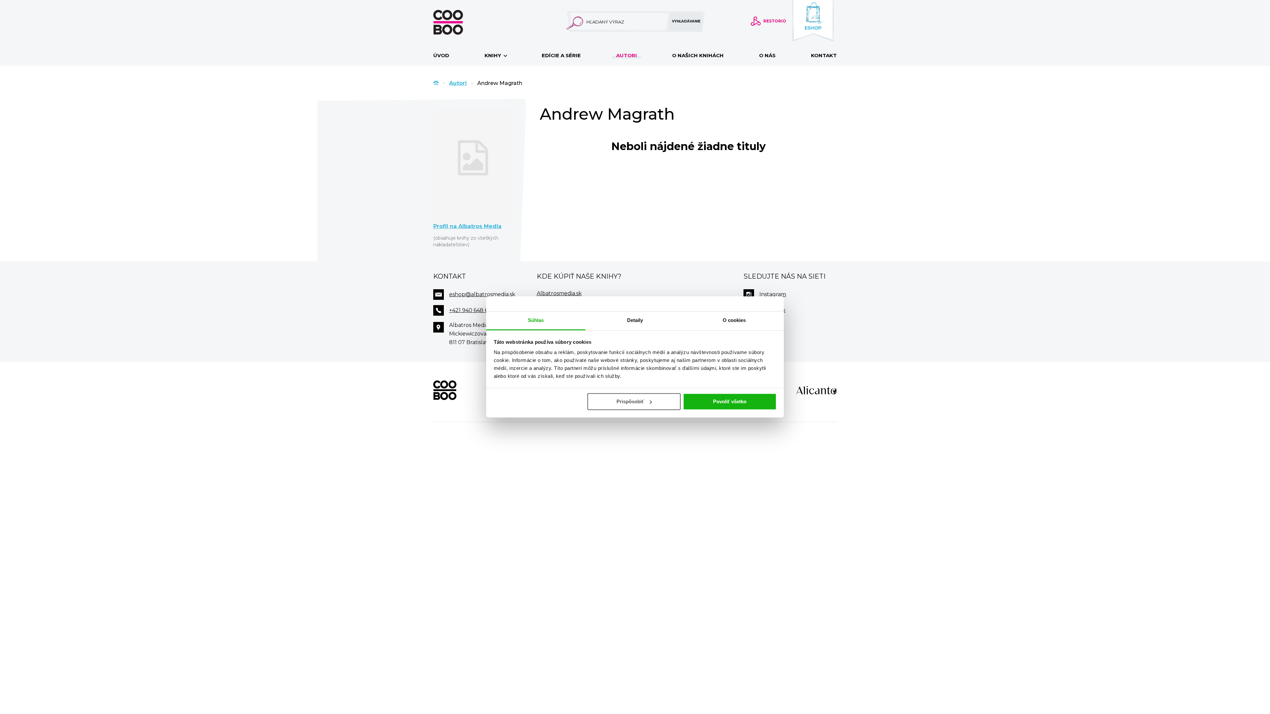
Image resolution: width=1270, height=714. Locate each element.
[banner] (458, 22)
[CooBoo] (444, 390)
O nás (767, 55)
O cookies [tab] (734, 320)
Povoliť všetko (729, 401)
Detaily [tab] (635, 320)
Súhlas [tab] (536, 320)
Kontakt (824, 55)
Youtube (771, 326)
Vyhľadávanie (686, 21)
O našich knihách (698, 55)
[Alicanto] (816, 390)
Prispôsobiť (630, 401)
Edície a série (561, 55)
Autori (626, 55)
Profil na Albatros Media (467, 226)
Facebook (772, 310)
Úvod (441, 55)
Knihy (493, 55)
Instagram (772, 294)
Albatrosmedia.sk (559, 293)
